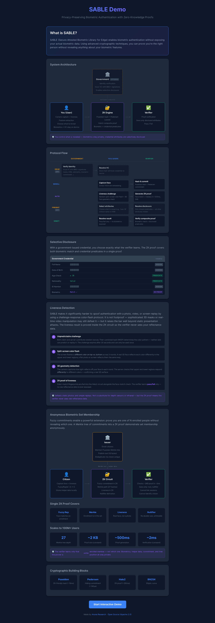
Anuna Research (99, 614)
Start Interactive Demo (108, 604)
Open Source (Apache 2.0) (119, 614)
